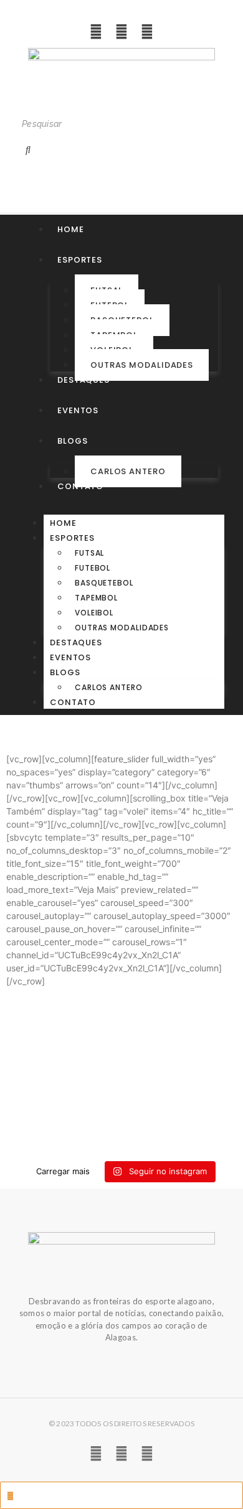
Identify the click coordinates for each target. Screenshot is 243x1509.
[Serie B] (121, 1143)
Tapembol (96, 597)
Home (63, 523)
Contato (73, 702)
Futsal (89, 553)
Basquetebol (104, 582)
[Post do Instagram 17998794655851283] (121, 1121)
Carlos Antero (128, 471)
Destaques (76, 642)
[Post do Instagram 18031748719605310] (121, 1079)
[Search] (28, 149)
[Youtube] (121, 32)
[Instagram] (96, 32)
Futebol (92, 568)
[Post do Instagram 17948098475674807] (121, 1100)
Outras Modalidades (141, 365)
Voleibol (94, 612)
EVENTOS (70, 657)
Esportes (72, 538)
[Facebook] (147, 32)
